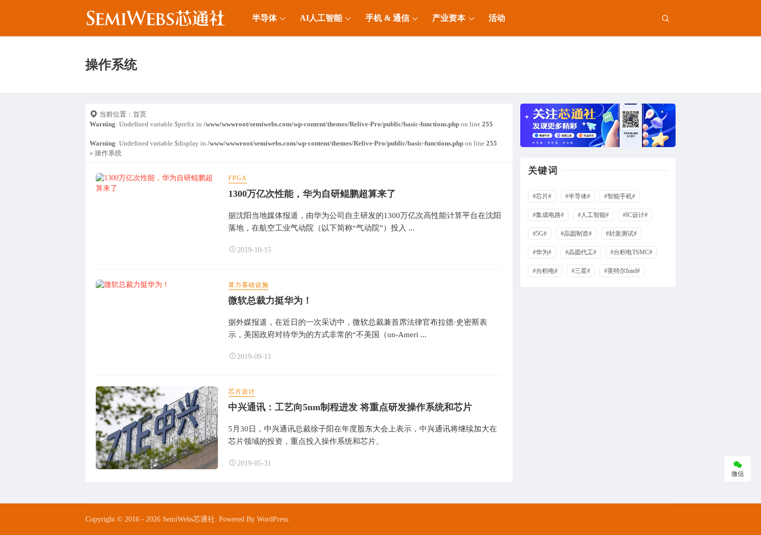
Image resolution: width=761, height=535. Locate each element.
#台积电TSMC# (631, 252)
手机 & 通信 (387, 17)
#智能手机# (619, 196)
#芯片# (542, 196)
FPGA (237, 178)
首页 (140, 114)
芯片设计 (241, 391)
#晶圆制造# (576, 233)
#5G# (540, 233)
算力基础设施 (248, 284)
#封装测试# (621, 233)
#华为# (542, 252)
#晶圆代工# (580, 252)
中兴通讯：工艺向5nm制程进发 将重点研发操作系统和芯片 (350, 407)
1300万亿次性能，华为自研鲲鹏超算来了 (312, 194)
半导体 (264, 17)
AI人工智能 (321, 17)
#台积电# (545, 270)
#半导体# (577, 196)
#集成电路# (548, 215)
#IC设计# (635, 215)
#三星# (581, 270)
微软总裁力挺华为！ (270, 300)
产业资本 (448, 17)
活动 (497, 17)
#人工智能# (593, 215)
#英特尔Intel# (622, 270)
